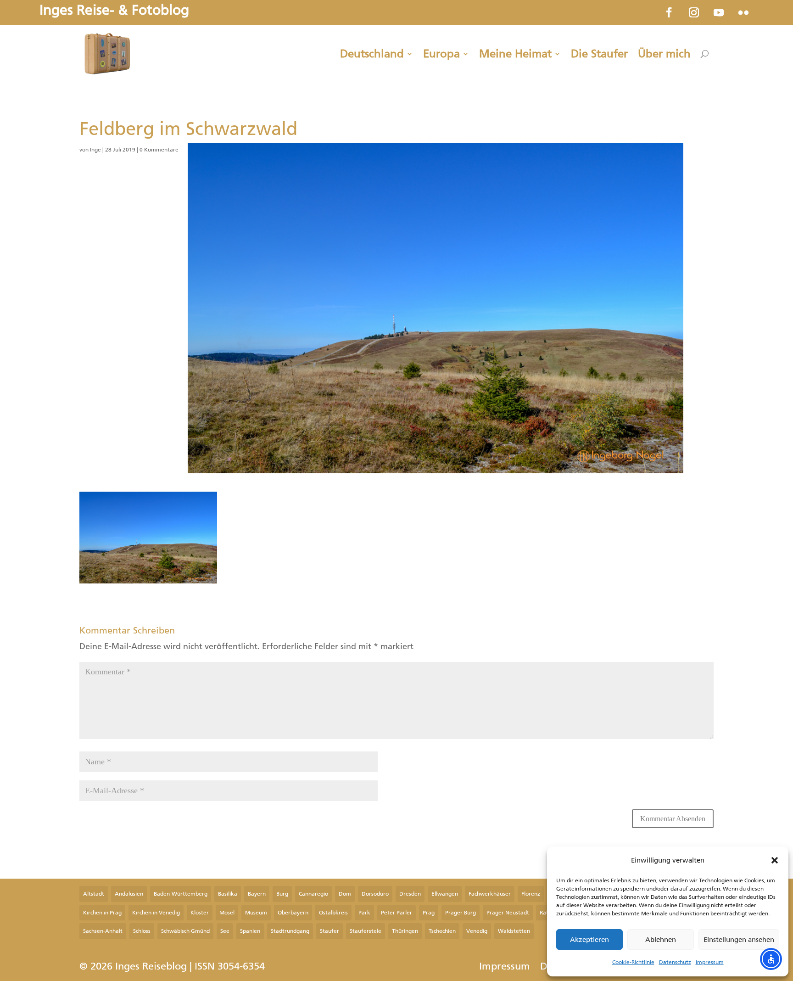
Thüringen (405, 931)
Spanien (250, 931)
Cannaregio (313, 894)
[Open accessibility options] (771, 959)
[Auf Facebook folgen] (669, 12)
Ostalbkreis (333, 912)
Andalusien (129, 894)
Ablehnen (660, 940)
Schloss (142, 931)
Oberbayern (293, 912)
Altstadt (93, 894)
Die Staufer (599, 53)
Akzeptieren (589, 940)
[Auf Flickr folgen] (743, 12)
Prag (429, 912)
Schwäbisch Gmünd (185, 931)
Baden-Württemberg (180, 894)
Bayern (257, 894)
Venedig (476, 931)
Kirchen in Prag (102, 912)
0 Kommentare (159, 149)
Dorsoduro (375, 894)
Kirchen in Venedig (156, 912)
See (224, 931)
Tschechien (442, 931)
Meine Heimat (515, 53)
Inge (95, 149)
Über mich (664, 53)
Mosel (227, 912)
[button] (774, 860)
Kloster (199, 912)
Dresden (410, 894)
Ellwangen (444, 894)
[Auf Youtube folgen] (719, 12)
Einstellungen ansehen (739, 940)
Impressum (710, 962)
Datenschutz (675, 962)
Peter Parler (396, 912)
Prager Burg (460, 912)
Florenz (530, 894)
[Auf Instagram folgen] (694, 12)
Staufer (329, 931)
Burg (282, 894)
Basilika (227, 894)
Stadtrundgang (290, 931)
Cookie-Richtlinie (633, 962)
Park (364, 912)
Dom (345, 894)
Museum (256, 912)
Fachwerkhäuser (490, 894)
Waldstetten (514, 931)
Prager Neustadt (507, 912)
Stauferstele (365, 931)
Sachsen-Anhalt (103, 931)
